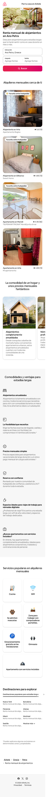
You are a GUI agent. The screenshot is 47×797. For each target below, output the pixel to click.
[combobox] (22, 52)
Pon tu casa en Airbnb (31, 4)
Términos (27, 785)
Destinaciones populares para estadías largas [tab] (21, 694)
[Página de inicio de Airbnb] (5, 4)
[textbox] (13, 61)
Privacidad (18, 785)
